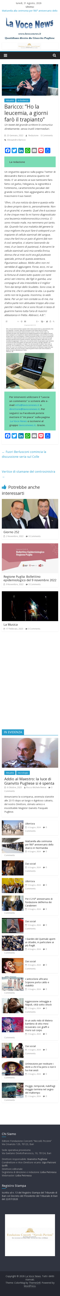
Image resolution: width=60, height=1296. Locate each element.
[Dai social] (13, 862)
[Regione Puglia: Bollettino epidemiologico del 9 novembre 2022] (30, 545)
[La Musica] (30, 593)
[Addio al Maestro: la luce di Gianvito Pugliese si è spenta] (30, 739)
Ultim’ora (30, 823)
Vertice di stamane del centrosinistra (28, 473)
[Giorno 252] (30, 501)
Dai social (30, 863)
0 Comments (47, 135)
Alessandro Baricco (16, 139)
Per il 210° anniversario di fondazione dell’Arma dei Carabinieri (38, 902)
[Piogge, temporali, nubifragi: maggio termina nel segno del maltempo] (13, 1084)
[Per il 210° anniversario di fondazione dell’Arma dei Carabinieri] (13, 897)
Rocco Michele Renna (36, 787)
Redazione (33, 135)
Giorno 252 (11, 532)
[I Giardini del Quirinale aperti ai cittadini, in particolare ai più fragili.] (13, 937)
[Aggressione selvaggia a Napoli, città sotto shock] (13, 999)
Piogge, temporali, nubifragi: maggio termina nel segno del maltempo (40, 1089)
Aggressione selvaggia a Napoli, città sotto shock (38, 1003)
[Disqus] (30, 682)
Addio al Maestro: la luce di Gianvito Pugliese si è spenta (29, 781)
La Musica (11, 624)
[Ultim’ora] (13, 822)
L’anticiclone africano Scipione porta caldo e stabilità (37, 982)
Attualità (10, 100)
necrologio (23, 772)
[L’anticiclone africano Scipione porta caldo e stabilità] (13, 977)
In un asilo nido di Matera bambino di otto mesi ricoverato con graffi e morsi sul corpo (38, 1025)
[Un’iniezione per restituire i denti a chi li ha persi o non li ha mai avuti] (13, 1062)
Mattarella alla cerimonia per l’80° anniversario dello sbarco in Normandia (39, 844)
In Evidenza (23, 100)
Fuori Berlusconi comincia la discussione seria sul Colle (24, 454)
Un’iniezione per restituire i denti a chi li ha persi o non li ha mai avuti (40, 1067)
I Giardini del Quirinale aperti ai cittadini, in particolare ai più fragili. (40, 942)
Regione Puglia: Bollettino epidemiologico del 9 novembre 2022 (30, 578)
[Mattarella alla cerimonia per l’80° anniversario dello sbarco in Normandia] (13, 839)
